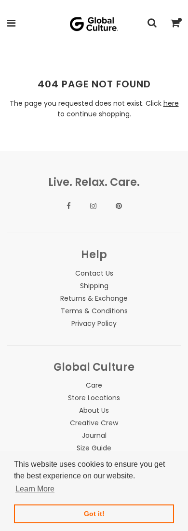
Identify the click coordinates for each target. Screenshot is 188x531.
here (171, 103)
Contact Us (94, 273)
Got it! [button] (94, 513)
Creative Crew (94, 423)
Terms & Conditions (94, 311)
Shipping (94, 286)
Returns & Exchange (94, 298)
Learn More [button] (34, 489)
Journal (94, 435)
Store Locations (94, 398)
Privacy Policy (94, 323)
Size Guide (94, 448)
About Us (94, 410)
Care (94, 385)
